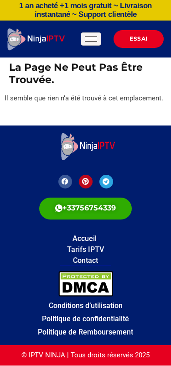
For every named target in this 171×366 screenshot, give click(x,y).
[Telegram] (106, 181)
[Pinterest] (86, 181)
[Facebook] (65, 181)
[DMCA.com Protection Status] (111, 284)
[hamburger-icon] (91, 39)
